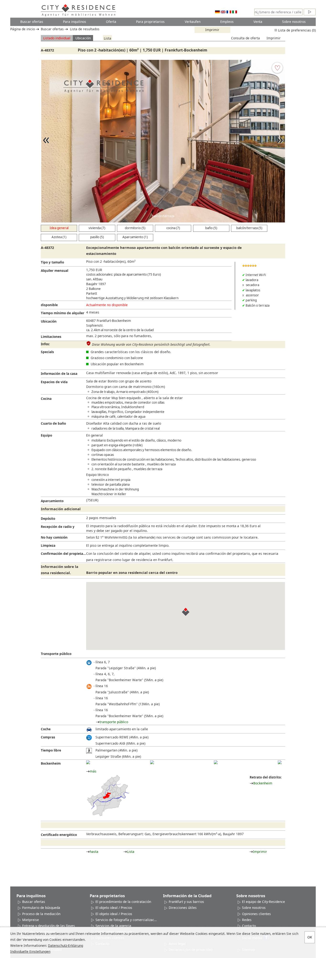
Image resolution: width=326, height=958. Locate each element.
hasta (94, 851)
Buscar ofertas (31, 21)
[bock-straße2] (152, 762)
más (93, 771)
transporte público (114, 722)
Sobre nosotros (294, 21)
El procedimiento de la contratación (123, 901)
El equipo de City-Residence (263, 901)
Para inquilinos (74, 21)
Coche (46, 729)
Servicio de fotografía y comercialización (126, 919)
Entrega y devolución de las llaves (48, 925)
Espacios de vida (54, 382)
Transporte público (56, 653)
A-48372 (47, 50)
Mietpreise (30, 919)
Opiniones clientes (256, 914)
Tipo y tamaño (52, 262)
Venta (257, 21)
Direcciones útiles (183, 907)
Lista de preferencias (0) (296, 30)
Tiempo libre (51, 750)
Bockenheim (51, 763)
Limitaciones (51, 336)
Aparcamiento (52, 501)
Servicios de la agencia (113, 925)
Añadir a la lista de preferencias (277, 67)
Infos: (45, 344)
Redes (247, 919)
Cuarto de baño (53, 423)
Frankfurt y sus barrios (186, 901)
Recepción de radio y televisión (57, 527)
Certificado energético (59, 834)
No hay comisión (54, 537)
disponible (49, 305)
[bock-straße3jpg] (216, 762)
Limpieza (48, 545)
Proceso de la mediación (41, 914)
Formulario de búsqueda (41, 907)
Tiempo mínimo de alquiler (62, 313)
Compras (48, 737)
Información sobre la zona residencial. (59, 569)
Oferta (111, 21)
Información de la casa (59, 373)
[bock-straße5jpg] (280, 762)
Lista (107, 38)
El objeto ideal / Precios (113, 907)
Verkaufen (192, 21)
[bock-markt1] (88, 762)
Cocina (46, 398)
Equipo (46, 435)
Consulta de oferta (245, 38)
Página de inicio (22, 29)
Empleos (227, 21)
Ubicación (83, 38)
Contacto (249, 925)
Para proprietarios (150, 21)
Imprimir (212, 29)
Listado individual (56, 38)
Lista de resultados (85, 29)
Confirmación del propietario (63, 553)
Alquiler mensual (54, 270)
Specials (47, 352)
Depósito (48, 518)
